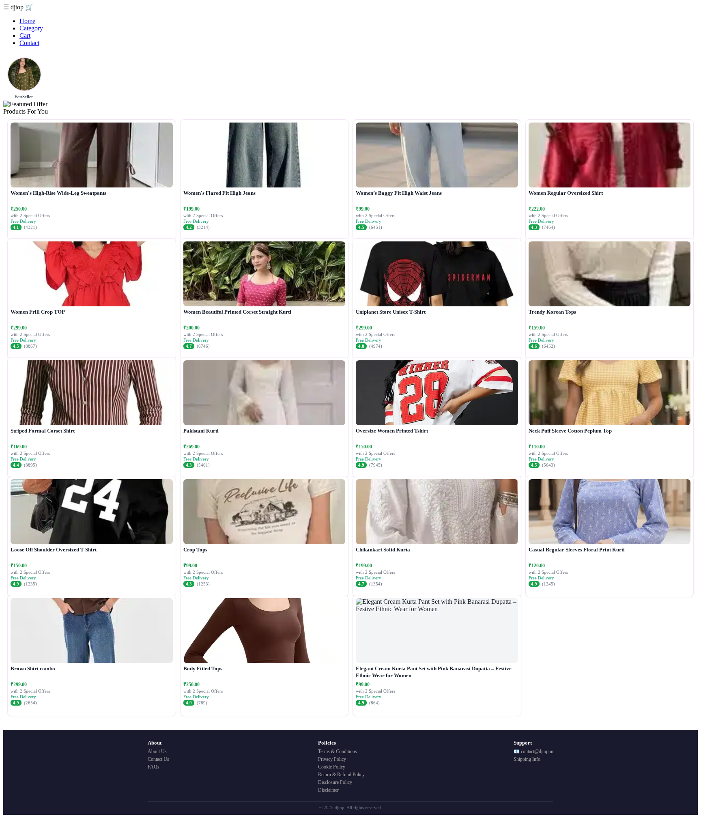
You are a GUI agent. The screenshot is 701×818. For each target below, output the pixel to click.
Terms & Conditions (337, 751)
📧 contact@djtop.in (533, 751)
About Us (157, 751)
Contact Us (158, 759)
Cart (24, 35)
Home (27, 20)
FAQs (153, 767)
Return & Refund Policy (341, 774)
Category (31, 28)
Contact (29, 42)
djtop (18, 7)
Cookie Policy (331, 767)
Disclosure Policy (335, 782)
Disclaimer (328, 790)
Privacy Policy (332, 759)
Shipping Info (527, 759)
